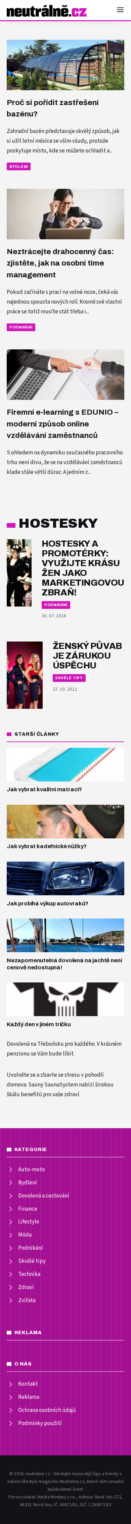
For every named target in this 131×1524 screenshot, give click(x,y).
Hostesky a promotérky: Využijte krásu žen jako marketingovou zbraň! (83, 568)
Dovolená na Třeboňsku (35, 1044)
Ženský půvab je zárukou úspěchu (87, 655)
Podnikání (21, 327)
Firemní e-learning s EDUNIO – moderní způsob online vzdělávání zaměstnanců (62, 424)
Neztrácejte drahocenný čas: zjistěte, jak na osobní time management (60, 263)
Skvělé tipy (69, 678)
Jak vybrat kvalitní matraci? (44, 789)
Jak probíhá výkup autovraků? (47, 903)
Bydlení (18, 167)
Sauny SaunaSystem (53, 1084)
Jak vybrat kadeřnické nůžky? (47, 846)
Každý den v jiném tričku (39, 1024)
